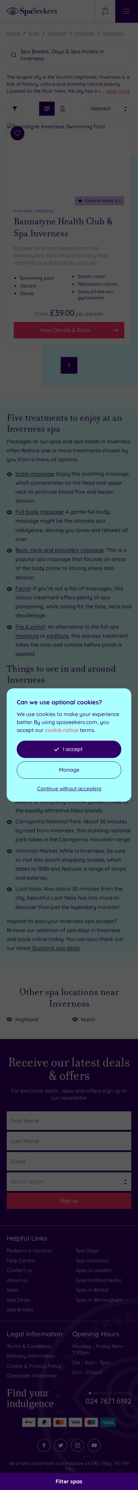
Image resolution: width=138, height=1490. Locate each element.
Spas (33, 33)
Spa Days (87, 1250)
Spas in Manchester (99, 1280)
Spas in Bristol (92, 1290)
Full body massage (39, 511)
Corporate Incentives (31, 1375)
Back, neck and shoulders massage (59, 550)
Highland (84, 33)
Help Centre (21, 1260)
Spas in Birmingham (99, 1300)
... (115, 91)
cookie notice (61, 730)
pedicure (57, 635)
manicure (27, 635)
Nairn (88, 1019)
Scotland (57, 33)
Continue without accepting (69, 788)
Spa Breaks (20, 1309)
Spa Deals (18, 1300)
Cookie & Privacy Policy (34, 1366)
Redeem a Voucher (30, 1250)
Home (13, 33)
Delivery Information (31, 1356)
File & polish (30, 626)
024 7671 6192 (108, 1398)
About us (17, 1280)
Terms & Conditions (29, 1346)
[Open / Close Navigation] (126, 11)
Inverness (113, 33)
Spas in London (94, 1270)
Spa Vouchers (92, 1260)
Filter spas (69, 1481)
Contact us (19, 1270)
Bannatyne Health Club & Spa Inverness (63, 227)
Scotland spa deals (55, 948)
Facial (22, 588)
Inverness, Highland (33, 210)
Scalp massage (34, 473)
